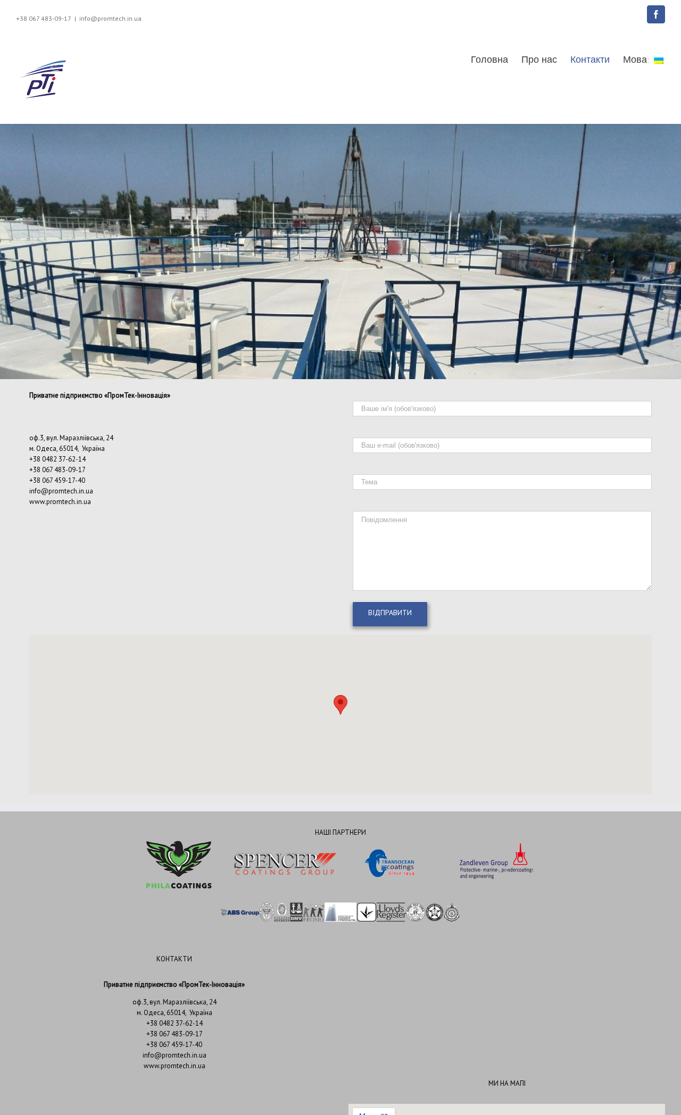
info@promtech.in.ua (110, 18)
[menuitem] (496, 59)
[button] (340, 705)
